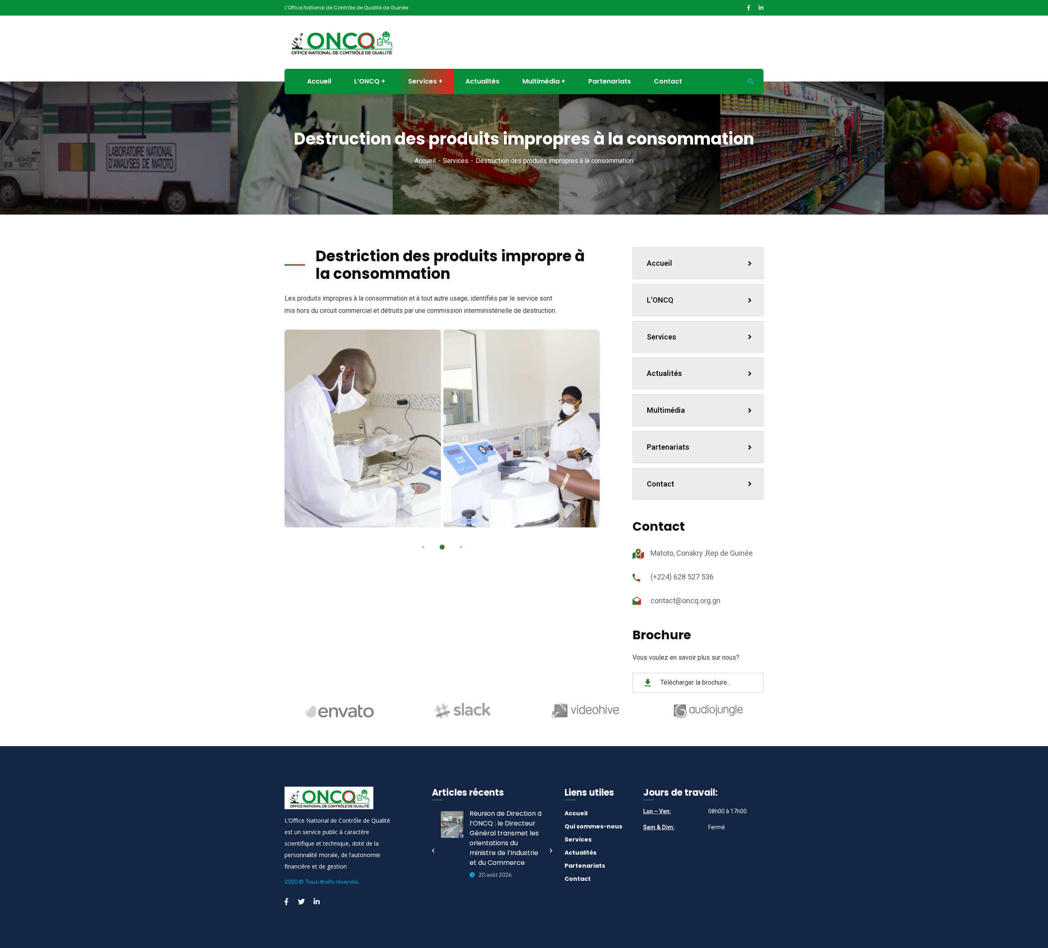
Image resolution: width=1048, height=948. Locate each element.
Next (551, 850)
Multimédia (666, 410)
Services (455, 161)
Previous (433, 850)
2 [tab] (442, 547)
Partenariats (668, 447)
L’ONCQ (660, 300)
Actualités (664, 373)
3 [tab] (461, 547)
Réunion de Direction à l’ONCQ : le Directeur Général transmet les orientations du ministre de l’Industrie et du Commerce (506, 838)
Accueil (425, 161)
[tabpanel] (362, 428)
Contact (660, 484)
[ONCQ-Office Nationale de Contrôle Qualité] (341, 41)
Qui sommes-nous (593, 826)
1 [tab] (423, 547)
